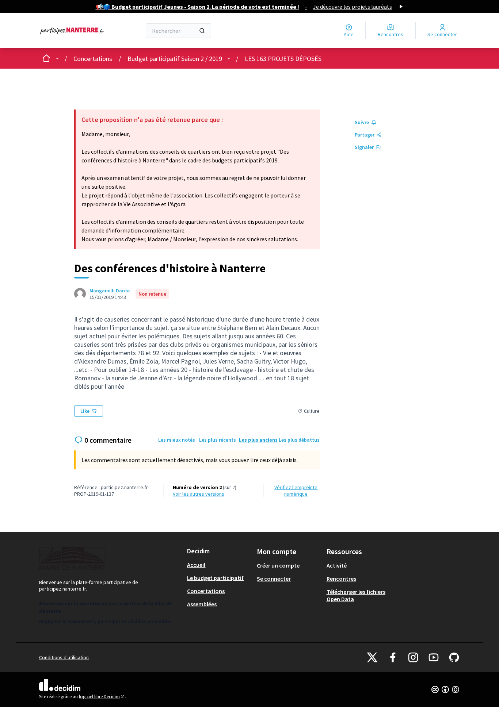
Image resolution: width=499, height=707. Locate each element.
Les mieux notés (176, 440)
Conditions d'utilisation (64, 657)
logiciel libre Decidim (102, 696)
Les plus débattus (299, 440)
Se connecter (274, 578)
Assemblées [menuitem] (202, 604)
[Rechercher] (202, 31)
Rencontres (341, 578)
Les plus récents (217, 440)
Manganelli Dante (109, 290)
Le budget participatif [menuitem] (215, 577)
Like (84, 411)
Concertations (92, 58)
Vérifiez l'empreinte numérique (295, 490)
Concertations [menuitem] (206, 591)
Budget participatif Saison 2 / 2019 (174, 58)
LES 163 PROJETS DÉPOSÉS (283, 58)
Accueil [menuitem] (196, 564)
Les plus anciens (258, 440)
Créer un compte (278, 565)
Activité (337, 565)
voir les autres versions (198, 494)
